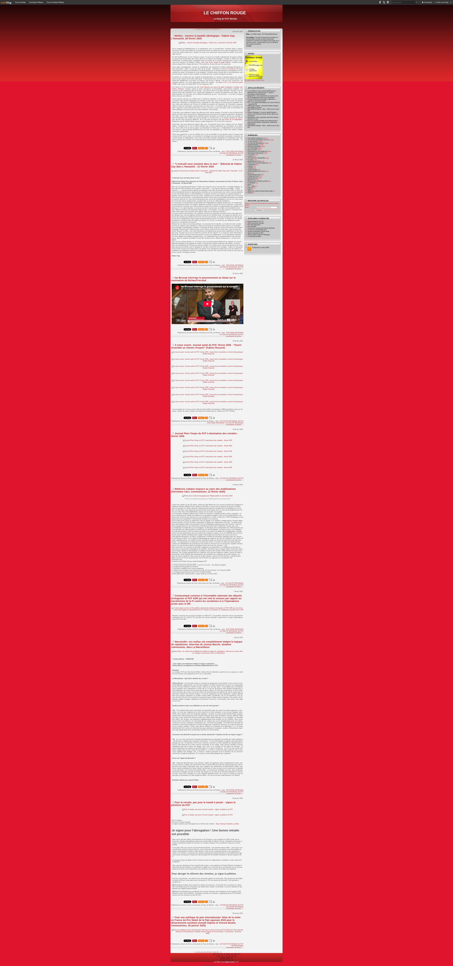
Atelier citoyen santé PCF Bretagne (258, 235)
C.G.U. (251, 965)
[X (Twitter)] (383, 2)
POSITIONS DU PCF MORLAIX (257, 151)
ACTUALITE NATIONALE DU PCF (231, 153)
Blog (247, 34)
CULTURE (250, 155)
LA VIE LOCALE (252, 141)
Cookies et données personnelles (266, 965)
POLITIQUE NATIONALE (234, 151)
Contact (248, 46)
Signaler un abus (240, 965)
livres (249, 173)
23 (203, 29)
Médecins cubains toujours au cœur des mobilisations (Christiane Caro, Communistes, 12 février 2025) (203, 490)
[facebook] (380, 2)
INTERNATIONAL (237, 946)
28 (213, 29)
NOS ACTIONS (252, 150)
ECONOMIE (251, 183)
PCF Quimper (251, 226)
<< (194, 29)
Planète (249, 193)
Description (250, 37)
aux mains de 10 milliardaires (232, 119)
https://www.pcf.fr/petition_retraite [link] (227, 824)
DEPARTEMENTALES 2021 (256, 171)
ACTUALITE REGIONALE (234, 423)
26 (209, 29)
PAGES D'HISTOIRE (253, 146)
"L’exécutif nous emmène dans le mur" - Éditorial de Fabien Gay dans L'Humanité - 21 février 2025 (206, 165)
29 (215, 29)
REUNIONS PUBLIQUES (255, 153)
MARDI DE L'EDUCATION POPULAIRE (260, 191)
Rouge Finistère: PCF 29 (255, 221)
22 (201, 29)
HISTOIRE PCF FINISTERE (256, 158)
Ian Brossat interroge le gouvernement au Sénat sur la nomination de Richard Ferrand (203, 279)
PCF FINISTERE (252, 148)
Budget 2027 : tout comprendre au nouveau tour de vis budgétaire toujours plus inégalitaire (262, 96)
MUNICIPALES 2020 (254, 161)
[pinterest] (387, 2)
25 (207, 29)
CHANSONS (251, 165)
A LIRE (249, 156)
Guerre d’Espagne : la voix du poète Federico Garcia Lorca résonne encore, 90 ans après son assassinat (262, 114)
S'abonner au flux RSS (260, 247)
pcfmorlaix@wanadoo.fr (226, 962)
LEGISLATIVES (252, 169)
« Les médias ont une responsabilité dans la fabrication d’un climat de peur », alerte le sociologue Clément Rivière (261, 92)
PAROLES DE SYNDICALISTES (257, 181)
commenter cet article (233, 155)
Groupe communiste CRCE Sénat (258, 231)
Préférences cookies (286, 965)
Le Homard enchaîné (254, 236)
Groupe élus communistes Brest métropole (261, 228)
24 (205, 29)
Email (246, 207)
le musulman (230, 69)
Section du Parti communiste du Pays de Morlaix (185, 965)
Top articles (221, 965)
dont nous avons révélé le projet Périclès (216, 62)
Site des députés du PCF (255, 233)
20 (197, 29)
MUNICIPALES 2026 (254, 174)
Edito (249, 189)
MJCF (249, 184)
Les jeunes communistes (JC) (256, 230)
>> (221, 29)
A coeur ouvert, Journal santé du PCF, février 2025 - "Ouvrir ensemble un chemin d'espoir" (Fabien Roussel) (206, 346)
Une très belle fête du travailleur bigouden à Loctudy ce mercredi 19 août (261, 100)
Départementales (253, 178)
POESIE (250, 166)
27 (211, 29)
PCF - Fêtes (251, 186)
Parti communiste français (255, 223)
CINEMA (250, 168)
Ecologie (250, 160)
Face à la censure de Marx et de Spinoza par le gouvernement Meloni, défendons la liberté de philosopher (262, 122)
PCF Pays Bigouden (253, 225)
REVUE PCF (251, 179)
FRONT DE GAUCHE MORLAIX (257, 163)
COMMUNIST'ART (253, 176)
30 (217, 29)
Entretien (250, 188)
